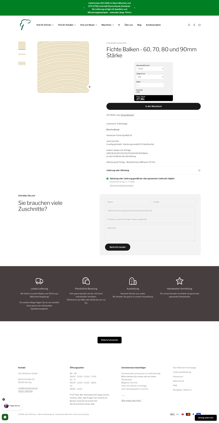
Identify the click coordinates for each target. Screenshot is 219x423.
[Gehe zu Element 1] (22, 45)
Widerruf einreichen (109, 340)
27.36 (140, 99)
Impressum (178, 376)
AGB (175, 385)
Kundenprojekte (153, 25)
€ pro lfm (139, 90)
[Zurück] (84, 8)
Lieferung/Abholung (182, 372)
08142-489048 (25, 391)
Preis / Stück (140, 97)
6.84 (138, 92)
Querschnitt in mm (143, 65)
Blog (139, 25)
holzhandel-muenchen (116, 43)
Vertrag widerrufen (206, 418)
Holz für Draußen (65, 25)
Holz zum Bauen (87, 25)
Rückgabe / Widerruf (182, 390)
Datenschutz (178, 381)
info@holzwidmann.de (28, 388)
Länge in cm (140, 74)
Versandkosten (127, 115)
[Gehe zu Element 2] (22, 55)
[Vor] (134, 8)
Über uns (129, 25)
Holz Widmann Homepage (184, 367)
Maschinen (106, 25)
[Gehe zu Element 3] (22, 64)
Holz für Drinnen (43, 25)
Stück (138, 82)
